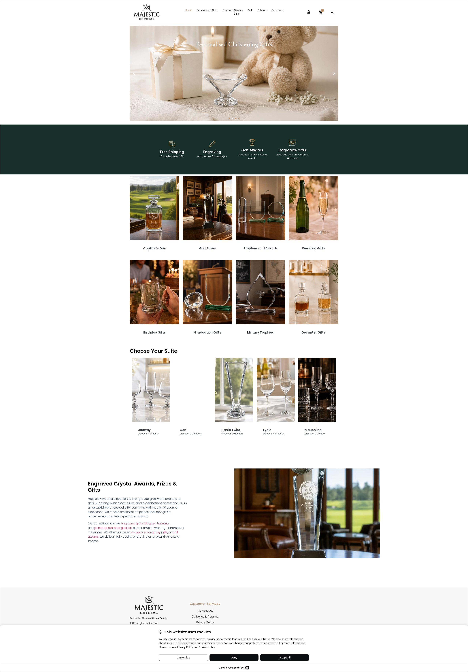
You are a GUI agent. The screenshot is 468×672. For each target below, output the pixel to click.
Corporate (277, 10)
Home (188, 10)
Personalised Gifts (207, 10)
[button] (332, 11)
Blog (236, 13)
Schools (262, 10)
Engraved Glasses (232, 10)
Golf (250, 10)
